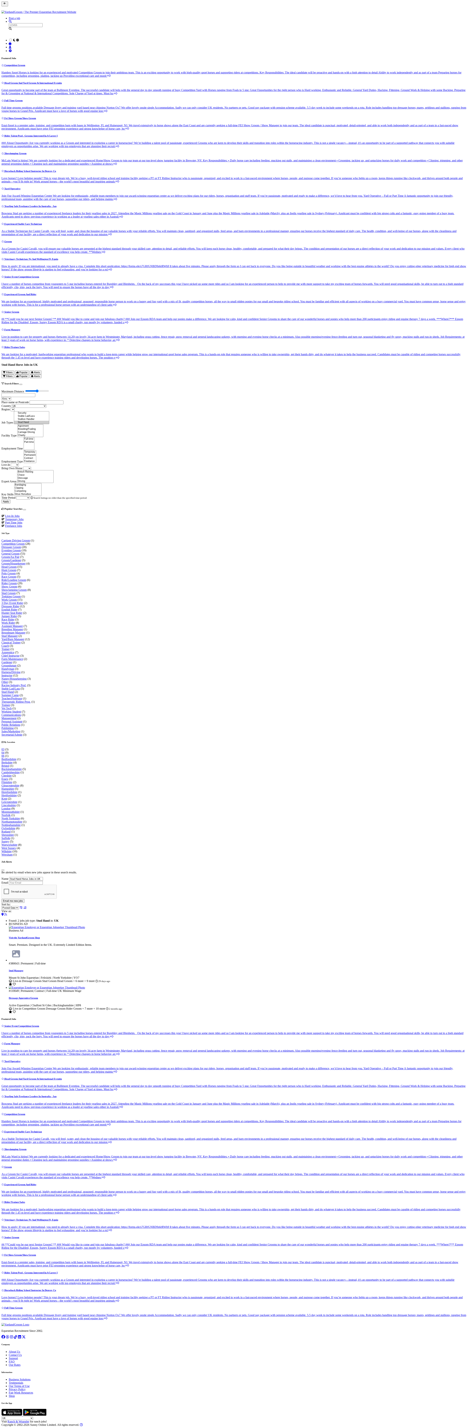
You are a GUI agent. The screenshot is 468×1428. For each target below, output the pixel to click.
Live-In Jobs (12, 516)
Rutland (6, 831)
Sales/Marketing (10, 731)
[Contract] (30, 458)
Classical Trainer (11, 642)
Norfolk (6, 815)
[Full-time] (29, 439)
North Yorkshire (10, 818)
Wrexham (7, 854)
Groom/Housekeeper (13, 563)
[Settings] (10, 50)
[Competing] (27, 491)
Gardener (6, 662)
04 (2, 752)
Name (4, 878)
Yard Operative (12, 188)
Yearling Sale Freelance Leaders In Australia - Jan (30, 206)
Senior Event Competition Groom (21, 276)
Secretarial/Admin (11, 734)
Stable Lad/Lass (10, 688)
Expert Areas (8, 481)
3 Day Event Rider (12, 603)
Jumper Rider (9, 616)
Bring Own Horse (11, 468)
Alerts (36, 372)
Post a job (14, 18)
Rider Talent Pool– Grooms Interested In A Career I (31, 135)
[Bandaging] (27, 484)
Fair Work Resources (21, 1392)
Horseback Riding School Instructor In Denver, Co (30, 171)
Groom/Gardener (11, 560)
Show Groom (9, 586)
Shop (12, 1395)
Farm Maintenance (12, 659)
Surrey (5, 841)
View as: (6, 911)
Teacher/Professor (11, 698)
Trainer (5, 649)
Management (8, 718)
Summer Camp (10, 695)
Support (13, 1358)
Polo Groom (8, 573)
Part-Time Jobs (13, 522)
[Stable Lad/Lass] (31, 416)
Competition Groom (14, 65)
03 (2, 749)
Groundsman (8, 665)
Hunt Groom (8, 570)
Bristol (5, 765)
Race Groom (8, 576)
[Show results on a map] (2, 914)
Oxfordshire (8, 828)
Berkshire (7, 762)
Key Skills (7, 494)
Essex (4, 778)
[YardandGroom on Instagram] (11, 1337)
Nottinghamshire (11, 825)
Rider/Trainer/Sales (14, 347)
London (6, 808)
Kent (4, 798)
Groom (8, 241)
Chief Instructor (10, 655)
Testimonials (16, 1382)
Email (4, 882)
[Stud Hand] (31, 422)
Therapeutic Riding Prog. (16, 701)
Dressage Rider (10, 606)
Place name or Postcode (15, 402)
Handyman (7, 668)
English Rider (9, 609)
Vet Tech (6, 708)
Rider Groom (9, 583)
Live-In (5, 464)
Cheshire (6, 775)
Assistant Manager (12, 626)
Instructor (6, 675)
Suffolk (5, 838)
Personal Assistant (11, 721)
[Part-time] (29, 442)
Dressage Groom (11, 547)
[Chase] (35, 475)
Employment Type (12, 461)
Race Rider (7, 619)
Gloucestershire (10, 785)
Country (6, 405)
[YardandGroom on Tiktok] (15, 1337)
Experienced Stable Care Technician (23, 224)
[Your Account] (10, 47)
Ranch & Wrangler (18, 1421)
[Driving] (35, 481)
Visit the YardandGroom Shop (24, 937)
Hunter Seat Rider (11, 612)
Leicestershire (9, 802)
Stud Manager (9, 635)
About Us (14, 1351)
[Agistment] (30, 426)
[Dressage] (35, 478)
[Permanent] (30, 455)
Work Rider (8, 622)
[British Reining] (35, 471)
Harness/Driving (10, 672)
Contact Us (15, 1354)
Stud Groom (8, 593)
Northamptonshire (11, 821)
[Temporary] (30, 452)
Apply (6, 501)
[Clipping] (27, 488)
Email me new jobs (13, 901)
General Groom (10, 553)
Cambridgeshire (10, 772)
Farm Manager (12, 329)
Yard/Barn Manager (12, 639)
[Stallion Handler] (31, 419)
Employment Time (12, 448)
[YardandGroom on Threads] (7, 1337)
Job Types (7, 422)
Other (4, 682)
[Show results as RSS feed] (5, 914)
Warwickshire (9, 844)
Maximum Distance (12, 391)
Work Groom (9, 599)
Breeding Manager (12, 629)
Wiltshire (6, 851)
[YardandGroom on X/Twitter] (24, 1337)
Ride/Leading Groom (13, 580)
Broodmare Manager (13, 632)
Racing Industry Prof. (13, 685)
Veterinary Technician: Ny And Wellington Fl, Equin (31, 259)
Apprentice (7, 652)
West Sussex (8, 848)
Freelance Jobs (13, 525)
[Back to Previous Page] (4, 3)
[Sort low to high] (21, 907)
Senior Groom (11, 312)
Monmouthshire (10, 811)
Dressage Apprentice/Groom (23, 998)
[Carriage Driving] (30, 432)
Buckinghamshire (11, 769)
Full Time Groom (13, 100)
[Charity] (30, 435)
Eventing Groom (11, 550)
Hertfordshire (9, 795)
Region (5, 409)
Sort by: (6, 904)
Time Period (8, 497)
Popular (23, 372)
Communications (11, 714)
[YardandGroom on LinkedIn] (19, 1337)
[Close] (20, 384)
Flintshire (6, 782)
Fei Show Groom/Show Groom (20, 118)
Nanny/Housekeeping (14, 678)
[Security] (31, 413)
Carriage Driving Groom (15, 540)
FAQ (12, 1361)
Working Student (11, 711)
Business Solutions (20, 1379)
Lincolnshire (8, 805)
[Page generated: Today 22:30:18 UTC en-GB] (81, 1424)
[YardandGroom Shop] (10, 43)
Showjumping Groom (15, 153)
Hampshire (7, 788)
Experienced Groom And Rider (20, 294)
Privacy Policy (17, 1389)
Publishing (7, 728)
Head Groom (9, 566)
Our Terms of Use (19, 1386)
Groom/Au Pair (10, 556)
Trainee (5, 705)
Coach (5, 645)
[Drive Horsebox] (27, 494)
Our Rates (14, 1364)
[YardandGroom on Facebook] (3, 1337)
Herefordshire (9, 792)
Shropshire (7, 834)
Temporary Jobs (14, 519)
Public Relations (10, 724)
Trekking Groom (11, 596)
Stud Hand (7, 691)
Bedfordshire (8, 759)
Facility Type (9, 435)
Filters (9, 372)
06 (2, 755)
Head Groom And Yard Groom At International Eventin (33, 83)
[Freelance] (30, 461)
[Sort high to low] (25, 907)
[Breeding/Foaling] (30, 429)
